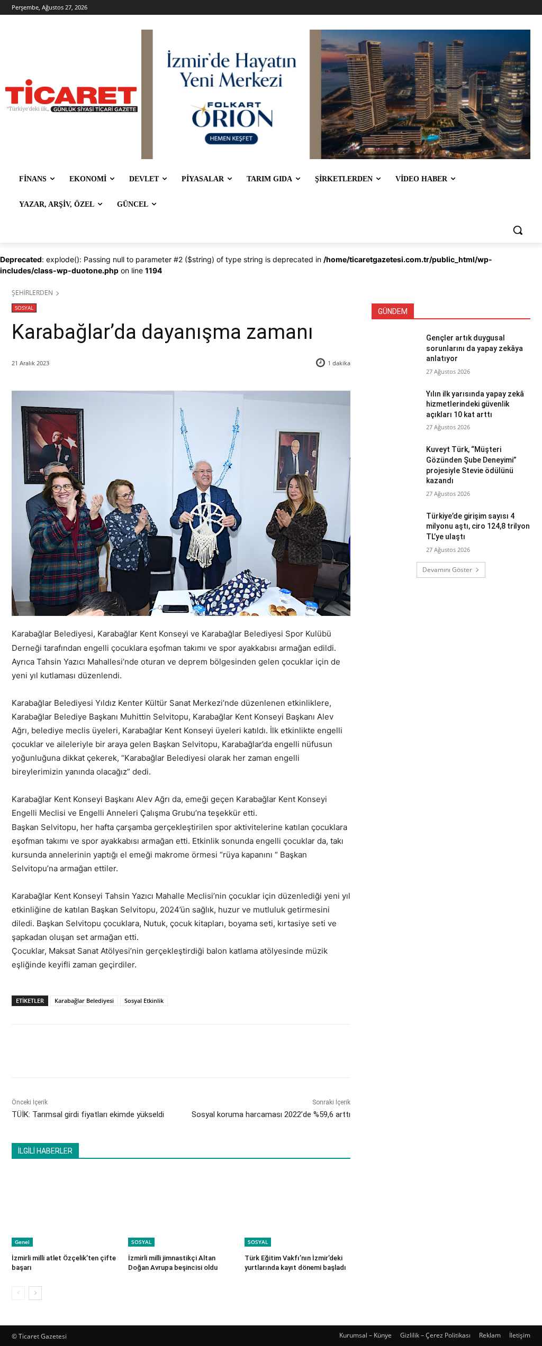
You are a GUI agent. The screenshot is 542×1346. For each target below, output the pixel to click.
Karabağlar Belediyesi (84, 1000)
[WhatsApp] (159, 1051)
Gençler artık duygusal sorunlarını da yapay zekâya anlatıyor (474, 348)
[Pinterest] (135, 1051)
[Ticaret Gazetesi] (71, 95)
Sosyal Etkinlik (144, 1000)
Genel (22, 1242)
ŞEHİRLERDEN (32, 292)
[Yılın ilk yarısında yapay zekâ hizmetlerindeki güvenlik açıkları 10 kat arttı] (395, 405)
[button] (517, 230)
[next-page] (35, 1293)
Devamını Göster (447, 569)
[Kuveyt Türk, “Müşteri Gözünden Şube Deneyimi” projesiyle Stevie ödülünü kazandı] (395, 461)
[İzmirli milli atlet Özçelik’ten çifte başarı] (65, 1210)
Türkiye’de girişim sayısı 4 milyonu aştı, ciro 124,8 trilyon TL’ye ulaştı (478, 526)
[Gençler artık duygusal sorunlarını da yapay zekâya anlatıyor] (395, 349)
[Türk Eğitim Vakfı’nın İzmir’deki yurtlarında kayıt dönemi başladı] (297, 1210)
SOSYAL (24, 307)
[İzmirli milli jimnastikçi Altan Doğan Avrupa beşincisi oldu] (181, 1210)
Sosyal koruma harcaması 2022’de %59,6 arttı (271, 1114)
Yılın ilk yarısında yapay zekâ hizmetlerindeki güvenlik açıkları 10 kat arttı (475, 404)
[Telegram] (183, 1051)
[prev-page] (18, 1293)
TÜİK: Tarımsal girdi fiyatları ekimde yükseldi (88, 1114)
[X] (110, 1051)
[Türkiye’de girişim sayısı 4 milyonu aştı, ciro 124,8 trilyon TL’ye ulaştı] (395, 528)
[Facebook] (86, 1051)
